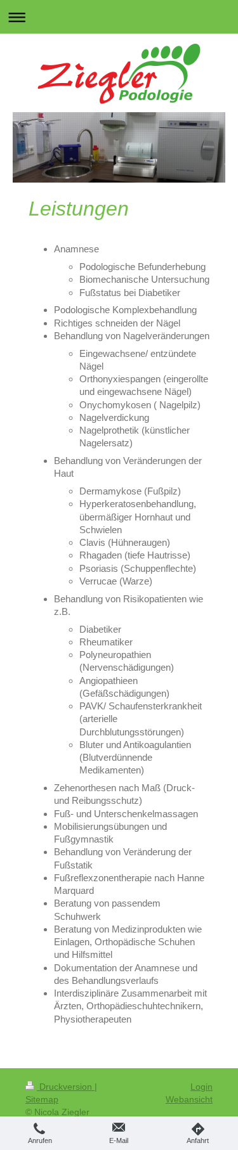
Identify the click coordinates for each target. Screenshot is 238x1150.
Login (201, 1087)
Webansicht (189, 1099)
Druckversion (66, 1087)
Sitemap (41, 1099)
